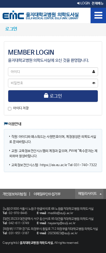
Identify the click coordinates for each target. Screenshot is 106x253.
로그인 (55, 96)
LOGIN (85, 3)
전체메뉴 (97, 3)
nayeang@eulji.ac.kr (62, 223)
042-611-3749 (19, 223)
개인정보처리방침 (14, 194)
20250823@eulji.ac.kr (62, 233)
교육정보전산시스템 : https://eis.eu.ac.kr (39, 165)
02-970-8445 (18, 213)
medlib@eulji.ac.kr (60, 213)
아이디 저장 (21, 108)
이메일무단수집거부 (47, 194)
